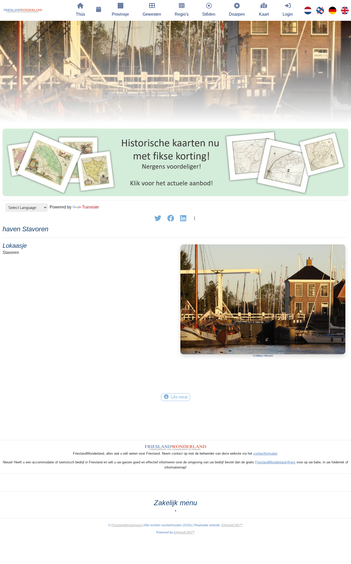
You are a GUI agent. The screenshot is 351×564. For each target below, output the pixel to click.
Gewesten (152, 14)
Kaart (264, 14)
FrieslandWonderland (127, 525)
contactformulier (265, 453)
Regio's (182, 14)
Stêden (208, 14)
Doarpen (237, 14)
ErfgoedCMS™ (232, 525)
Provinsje (120, 14)
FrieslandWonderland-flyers (275, 462)
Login (288, 14)
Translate (90, 207)
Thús (80, 14)
